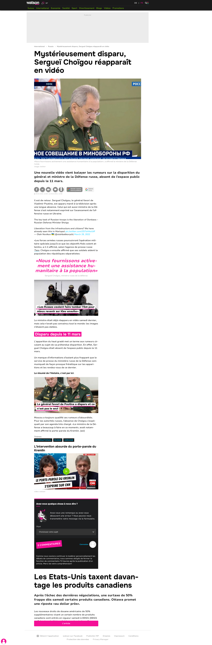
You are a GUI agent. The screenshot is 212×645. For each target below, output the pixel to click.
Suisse (31, 8)
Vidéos (107, 8)
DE (135, 3)
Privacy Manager (100, 639)
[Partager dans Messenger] (42, 189)
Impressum (119, 636)
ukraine (68, 440)
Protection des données (78, 639)
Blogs (99, 8)
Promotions (118, 8)
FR (142, 3)
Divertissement (86, 8)
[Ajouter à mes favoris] (61, 189)
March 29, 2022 (82, 234)
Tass (36, 250)
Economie (55, 8)
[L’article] (87, 599)
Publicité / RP (92, 636)
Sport (74, 8)
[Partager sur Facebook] (36, 189)
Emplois (106, 636)
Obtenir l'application (49, 636)
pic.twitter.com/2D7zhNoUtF (80, 231)
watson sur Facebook (72, 636)
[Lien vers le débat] (55, 189)
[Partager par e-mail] (48, 189)
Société (66, 8)
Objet (38, 526)
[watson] (33, 3)
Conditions (133, 636)
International (42, 8)
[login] (3, 641)
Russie (50, 46)
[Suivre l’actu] (89, 189)
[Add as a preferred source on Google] (74, 189)
